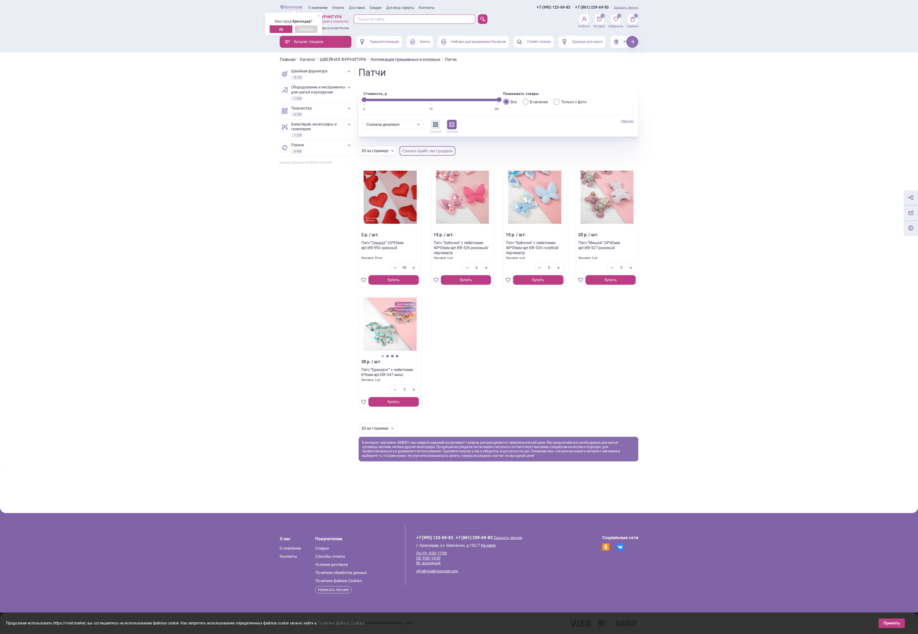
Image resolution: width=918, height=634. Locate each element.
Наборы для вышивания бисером (478, 42)
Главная (287, 59)
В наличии (539, 102)
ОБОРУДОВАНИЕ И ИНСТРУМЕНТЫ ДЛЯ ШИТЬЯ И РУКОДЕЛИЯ (318, 92)
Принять (891, 623)
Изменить (306, 29)
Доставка (357, 8)
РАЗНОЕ (297, 148)
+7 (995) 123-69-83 (553, 7)
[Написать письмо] (911, 213)
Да (281, 29)
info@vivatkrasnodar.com (437, 571)
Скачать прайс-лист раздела (427, 151)
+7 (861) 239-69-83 (592, 7)
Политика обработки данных (341, 572)
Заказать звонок (625, 7)
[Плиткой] (435, 124)
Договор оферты (400, 8)
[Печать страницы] (911, 228)
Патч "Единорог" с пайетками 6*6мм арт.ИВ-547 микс (387, 372)
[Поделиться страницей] (911, 197)
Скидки (375, 8)
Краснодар (293, 7)
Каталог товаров (308, 42)
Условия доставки (331, 564)
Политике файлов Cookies (341, 623)
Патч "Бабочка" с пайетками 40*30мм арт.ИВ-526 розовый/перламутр (461, 247)
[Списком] (452, 124)
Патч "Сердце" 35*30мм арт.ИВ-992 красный (382, 245)
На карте (488, 545)
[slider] (364, 99)
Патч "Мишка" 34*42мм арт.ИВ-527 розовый (599, 245)
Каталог (307, 59)
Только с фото (574, 102)
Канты (425, 42)
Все (513, 102)
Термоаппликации (384, 42)
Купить (393, 280)
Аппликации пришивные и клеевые (405, 59)
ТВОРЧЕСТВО (301, 111)
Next (632, 42)
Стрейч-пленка (539, 42)
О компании (318, 8)
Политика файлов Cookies (338, 581)
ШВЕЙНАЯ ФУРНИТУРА (343, 59)
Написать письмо (333, 590)
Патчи (451, 59)
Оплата (338, 8)
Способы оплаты (330, 556)
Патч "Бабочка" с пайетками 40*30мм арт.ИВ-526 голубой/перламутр (532, 247)
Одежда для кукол (587, 42)
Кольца (630, 42)
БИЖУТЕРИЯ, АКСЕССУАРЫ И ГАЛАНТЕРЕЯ (314, 129)
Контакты (426, 8)
